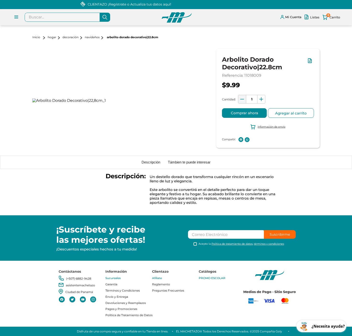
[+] (261, 99)
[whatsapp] (247, 139)
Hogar (52, 37)
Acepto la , (241, 243)
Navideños (92, 37)
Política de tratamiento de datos (232, 243)
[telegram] (253, 139)
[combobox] (67, 17)
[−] (242, 99)
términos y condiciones (269, 243)
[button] (311, 63)
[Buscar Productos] (105, 17)
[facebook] (240, 139)
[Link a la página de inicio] (39, 37)
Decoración (70, 37)
